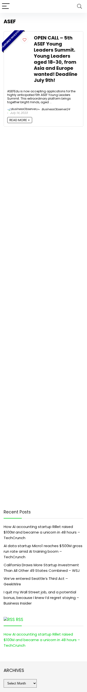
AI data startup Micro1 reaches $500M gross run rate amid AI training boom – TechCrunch (43, 551)
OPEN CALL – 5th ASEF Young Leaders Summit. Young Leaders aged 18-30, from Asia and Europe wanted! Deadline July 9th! (55, 59)
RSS (19, 619)
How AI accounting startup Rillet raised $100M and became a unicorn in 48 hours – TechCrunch (42, 532)
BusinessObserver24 (55, 109)
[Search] (79, 6)
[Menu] (6, 6)
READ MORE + (19, 120)
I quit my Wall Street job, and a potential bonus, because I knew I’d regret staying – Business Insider (41, 598)
